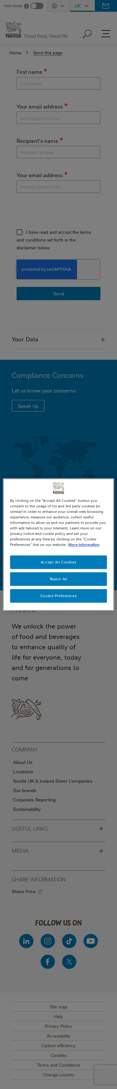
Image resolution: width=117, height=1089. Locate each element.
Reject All (59, 578)
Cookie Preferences (58, 595)
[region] (58, 544)
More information (83, 544)
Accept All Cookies (58, 562)
